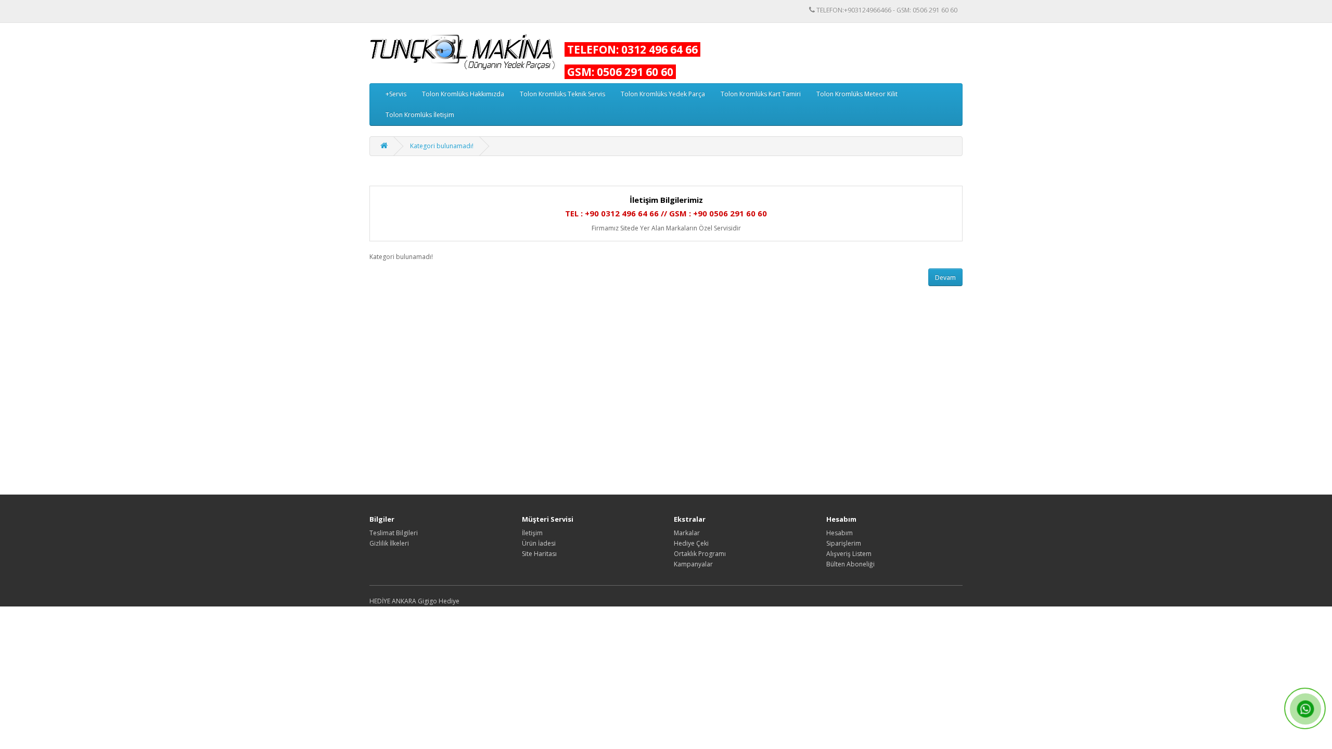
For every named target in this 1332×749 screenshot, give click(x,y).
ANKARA (404, 601)
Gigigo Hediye (438, 601)
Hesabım (839, 532)
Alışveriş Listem (849, 553)
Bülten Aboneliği (850, 564)
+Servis (396, 93)
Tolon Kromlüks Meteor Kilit (857, 93)
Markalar (687, 532)
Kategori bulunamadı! (441, 145)
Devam (945, 277)
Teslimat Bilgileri (393, 532)
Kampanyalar (693, 564)
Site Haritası (539, 553)
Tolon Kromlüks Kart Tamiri (761, 93)
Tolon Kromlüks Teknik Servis (562, 93)
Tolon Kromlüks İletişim (420, 114)
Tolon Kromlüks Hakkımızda (463, 93)
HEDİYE (379, 601)
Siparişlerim (843, 543)
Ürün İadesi (539, 543)
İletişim (532, 532)
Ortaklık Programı (700, 553)
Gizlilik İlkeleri (389, 543)
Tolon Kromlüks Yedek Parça (663, 93)
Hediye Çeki (691, 543)
